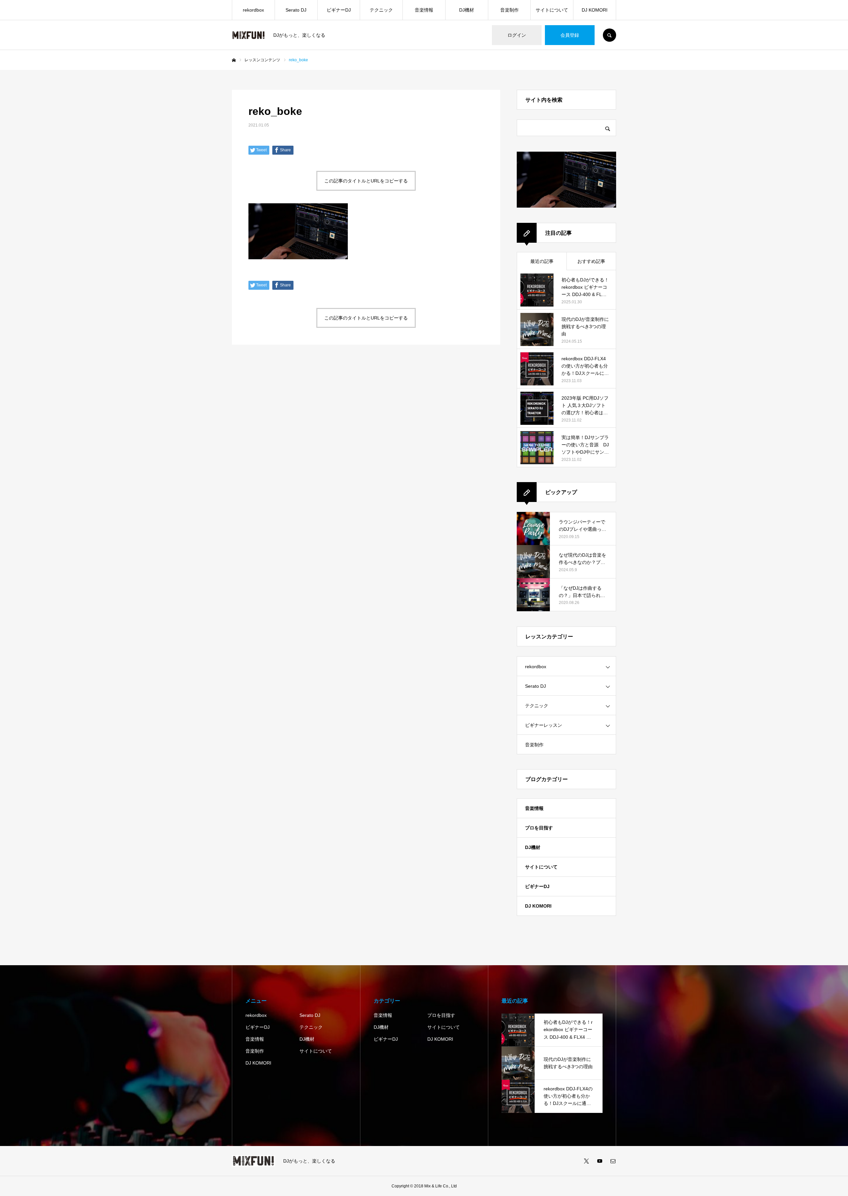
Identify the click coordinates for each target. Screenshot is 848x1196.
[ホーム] (234, 60)
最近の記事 (542, 261)
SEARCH (609, 35)
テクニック (381, 10)
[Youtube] (599, 1161)
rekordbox (253, 10)
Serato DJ (296, 10)
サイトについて (552, 10)
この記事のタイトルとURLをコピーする (366, 180)
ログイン (516, 35)
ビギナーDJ (339, 10)
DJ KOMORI (595, 10)
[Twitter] (586, 1161)
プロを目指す (539, 827)
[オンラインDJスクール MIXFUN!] (248, 35)
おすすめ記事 (591, 261)
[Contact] (613, 1161)
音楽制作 (509, 10)
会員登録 (569, 35)
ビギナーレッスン (543, 725)
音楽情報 (424, 10)
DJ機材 (466, 10)
